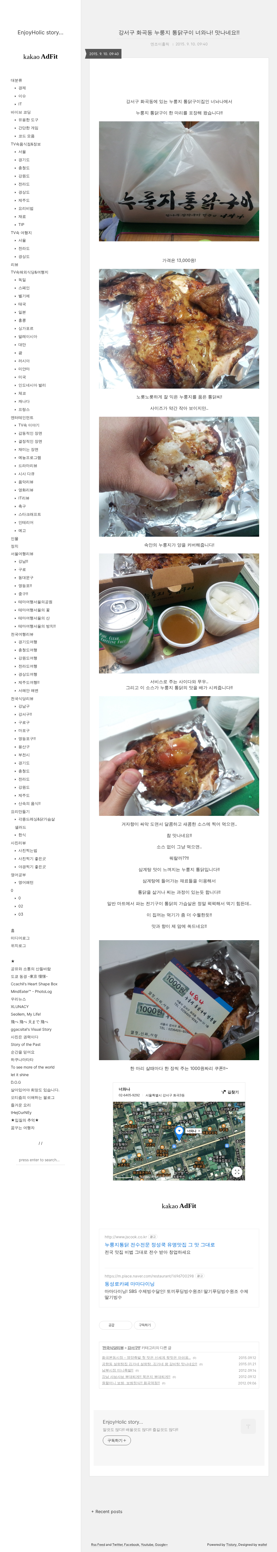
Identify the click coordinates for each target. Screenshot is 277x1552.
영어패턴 (25, 882)
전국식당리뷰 (22, 698)
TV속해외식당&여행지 (29, 272)
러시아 (23, 360)
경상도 (23, 192)
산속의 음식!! (29, 803)
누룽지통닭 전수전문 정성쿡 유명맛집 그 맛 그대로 (160, 1244)
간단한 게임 (27, 127)
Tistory (231, 1545)
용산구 (23, 746)
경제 (21, 87)
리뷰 (14, 264)
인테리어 (25, 522)
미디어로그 (20, 938)
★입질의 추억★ (25, 1120)
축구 (21, 506)
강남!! (22, 561)
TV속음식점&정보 (26, 144)
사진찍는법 (27, 850)
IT (19, 104)
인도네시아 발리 (31, 385)
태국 (21, 304)
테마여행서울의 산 (33, 618)
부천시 (23, 754)
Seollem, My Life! (26, 1014)
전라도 (23, 184)
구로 (21, 569)
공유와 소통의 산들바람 (31, 968)
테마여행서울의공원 (34, 601)
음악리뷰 (25, 481)
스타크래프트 (29, 514)
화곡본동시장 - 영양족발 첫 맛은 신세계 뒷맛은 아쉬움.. (146, 1357)
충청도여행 (27, 649)
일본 (21, 312)
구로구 (23, 722)
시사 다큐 (26, 473)
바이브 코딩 (21, 112)
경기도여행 (27, 641)
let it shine (20, 1074)
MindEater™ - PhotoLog (31, 991)
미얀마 (23, 368)
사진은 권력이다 (24, 1036)
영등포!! (24, 585)
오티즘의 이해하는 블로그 (33, 1097)
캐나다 (23, 401)
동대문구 (25, 577)
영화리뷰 (25, 490)
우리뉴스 (18, 999)
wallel (262, 1545)
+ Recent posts (106, 1511)
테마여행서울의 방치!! (36, 626)
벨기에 (23, 295)
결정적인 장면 (29, 441)
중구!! (22, 593)
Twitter (117, 1545)
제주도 (23, 200)
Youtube (147, 1545)
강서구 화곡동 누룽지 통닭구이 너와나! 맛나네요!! (179, 32)
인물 (14, 538)
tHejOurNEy (21, 1112)
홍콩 (21, 320)
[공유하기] (119, 1325)
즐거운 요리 (21, 1105)
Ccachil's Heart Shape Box (34, 984)
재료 (21, 216)
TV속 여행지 (21, 232)
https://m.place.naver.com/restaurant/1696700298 (149, 1276)
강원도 (23, 175)
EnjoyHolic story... (41, 32)
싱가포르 (25, 328)
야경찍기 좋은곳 (31, 866)
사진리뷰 (18, 842)
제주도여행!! (28, 682)
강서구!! (24, 714)
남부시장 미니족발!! (117, 1370)
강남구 (23, 706)
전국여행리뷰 (22, 634)
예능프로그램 (29, 457)
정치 (14, 546)
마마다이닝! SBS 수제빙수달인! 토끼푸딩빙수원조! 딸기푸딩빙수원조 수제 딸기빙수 (176, 1294)
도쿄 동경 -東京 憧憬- (29, 976)
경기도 (23, 159)
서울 (21, 151)
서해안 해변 (27, 690)
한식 (21, 834)
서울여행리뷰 (22, 553)
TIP (20, 224)
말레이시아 (27, 336)
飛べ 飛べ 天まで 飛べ (29, 1021)
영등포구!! (26, 738)
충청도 (23, 167)
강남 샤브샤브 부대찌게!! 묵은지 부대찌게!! (136, 1376)
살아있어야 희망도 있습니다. (35, 1089)
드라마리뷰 (27, 465)
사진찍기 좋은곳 (31, 858)
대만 (21, 344)
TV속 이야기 (28, 425)
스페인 (23, 287)
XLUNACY (20, 1006)
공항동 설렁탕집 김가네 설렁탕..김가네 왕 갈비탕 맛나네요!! (149, 1364)
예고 (21, 530)
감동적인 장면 (29, 433)
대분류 (16, 80)
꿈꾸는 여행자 (23, 1127)
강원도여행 (27, 658)
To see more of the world (33, 1067)
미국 (21, 377)
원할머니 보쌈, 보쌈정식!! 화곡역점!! (131, 1383)
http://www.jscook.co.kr (126, 1236)
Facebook (131, 1545)
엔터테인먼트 (22, 417)
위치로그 (18, 945)
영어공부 (18, 874)
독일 (21, 279)
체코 (21, 393)
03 (20, 914)
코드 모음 (26, 135)
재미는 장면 (27, 449)
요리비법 (25, 208)
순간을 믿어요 (23, 1052)
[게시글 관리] (126, 1325)
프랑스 (23, 409)
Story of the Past (26, 1044)
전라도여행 (27, 666)
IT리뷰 (23, 498)
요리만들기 (20, 811)
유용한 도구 (27, 119)
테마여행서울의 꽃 (33, 610)
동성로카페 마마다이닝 (130, 1284)
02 (20, 906)
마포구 (23, 730)
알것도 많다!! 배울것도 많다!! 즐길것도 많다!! (140, 1429)
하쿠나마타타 (22, 1059)
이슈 (21, 96)
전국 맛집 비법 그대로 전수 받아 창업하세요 (148, 1252)
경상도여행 (27, 674)
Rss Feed (98, 1545)
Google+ (161, 1545)
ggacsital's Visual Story (31, 1029)
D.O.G (16, 1082)
